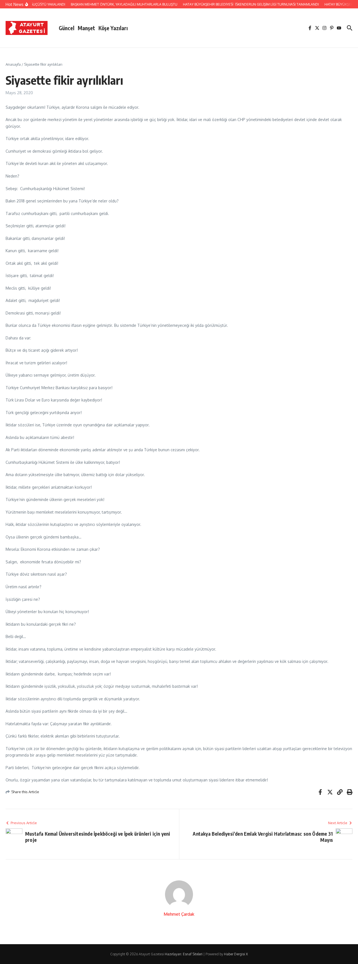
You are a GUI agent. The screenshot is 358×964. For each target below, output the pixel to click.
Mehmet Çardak (179, 914)
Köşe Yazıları (113, 28)
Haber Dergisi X (236, 954)
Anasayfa (13, 64)
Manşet (86, 28)
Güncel (66, 28)
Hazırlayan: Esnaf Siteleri (183, 954)
